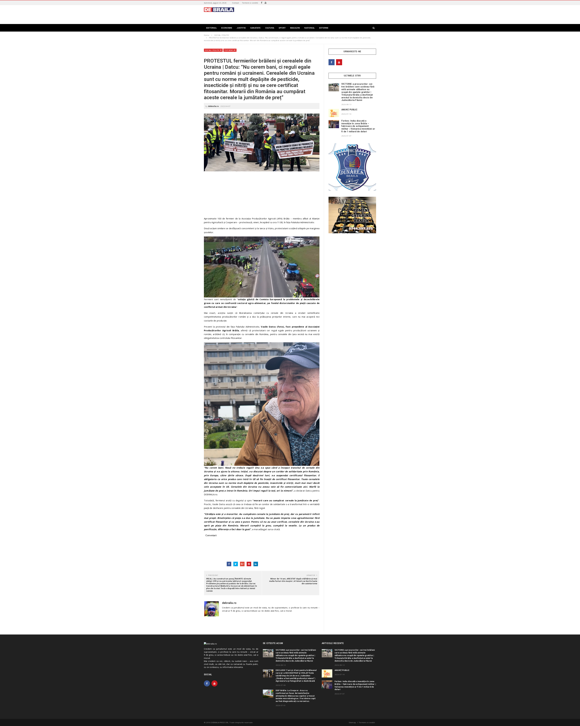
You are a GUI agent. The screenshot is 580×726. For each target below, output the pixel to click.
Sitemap (352, 722)
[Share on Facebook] (229, 564)
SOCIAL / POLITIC (212, 50)
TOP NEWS (229, 50)
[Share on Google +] (242, 564)
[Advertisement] (321, 14)
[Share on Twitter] (235, 564)
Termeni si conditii (250, 3)
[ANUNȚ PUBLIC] (334, 113)
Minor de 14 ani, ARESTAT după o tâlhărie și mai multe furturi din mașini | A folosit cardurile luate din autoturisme (293, 581)
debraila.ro (213, 106)
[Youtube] (265, 2)
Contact (235, 3)
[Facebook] (261, 2)
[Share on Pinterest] (249, 564)
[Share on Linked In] (255, 564)
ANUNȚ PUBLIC (349, 109)
